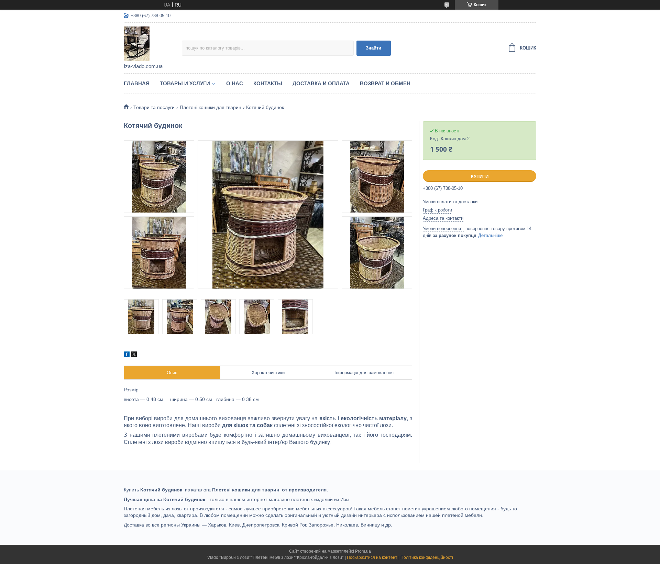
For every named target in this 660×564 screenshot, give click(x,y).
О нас (234, 83)
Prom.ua (363, 551)
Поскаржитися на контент (372, 557)
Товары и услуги (185, 83)
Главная (137, 83)
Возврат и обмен (385, 83)
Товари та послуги (154, 107)
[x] (134, 355)
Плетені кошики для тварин (210, 107)
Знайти (373, 48)
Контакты (267, 83)
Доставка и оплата (321, 83)
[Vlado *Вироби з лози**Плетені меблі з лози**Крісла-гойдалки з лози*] (153, 43)
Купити (479, 176)
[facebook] (127, 355)
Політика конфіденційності (426, 557)
